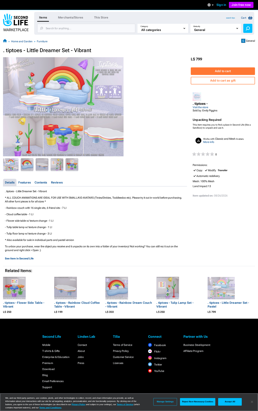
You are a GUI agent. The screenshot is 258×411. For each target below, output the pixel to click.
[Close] (252, 402)
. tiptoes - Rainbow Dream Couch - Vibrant (128, 304)
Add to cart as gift (223, 80)
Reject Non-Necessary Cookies (197, 402)
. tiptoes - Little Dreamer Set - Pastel (228, 304)
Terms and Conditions (50, 407)
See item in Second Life (19, 258)
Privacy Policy (121, 350)
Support (47, 387)
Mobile (46, 344)
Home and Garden (21, 41)
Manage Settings (165, 402)
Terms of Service (122, 344)
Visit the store (200, 107)
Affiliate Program (193, 350)
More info (208, 141)
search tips (230, 18)
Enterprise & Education (55, 357)
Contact (82, 344)
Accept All (230, 402)
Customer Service (123, 357)
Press (81, 363)
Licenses (118, 363)
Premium (47, 363)
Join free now (241, 5)
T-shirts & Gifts (51, 350)
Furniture (42, 41)
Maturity (196, 26)
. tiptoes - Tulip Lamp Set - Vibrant (174, 304)
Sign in (221, 5)
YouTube (158, 370)
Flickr (156, 351)
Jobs (81, 357)
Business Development (196, 344)
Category (144, 26)
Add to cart (223, 71)
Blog (45, 375)
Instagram (159, 358)
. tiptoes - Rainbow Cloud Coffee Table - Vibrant (77, 304)
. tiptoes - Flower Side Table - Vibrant (23, 304)
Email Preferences (52, 381)
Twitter (157, 364)
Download (48, 369)
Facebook (159, 345)
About (81, 350)
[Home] (5, 41)
